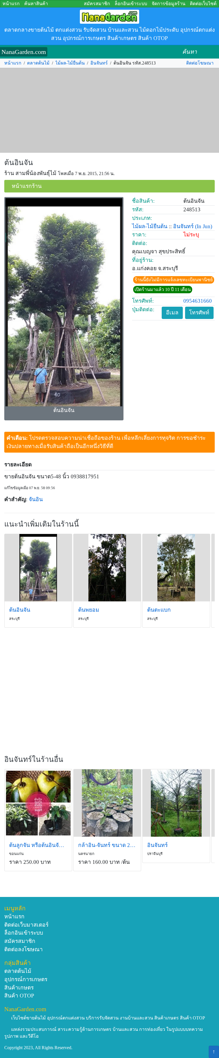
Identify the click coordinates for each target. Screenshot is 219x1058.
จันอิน (36, 499)
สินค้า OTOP (19, 996)
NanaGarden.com (23, 51)
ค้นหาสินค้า (36, 3)
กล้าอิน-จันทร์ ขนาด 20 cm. (107, 845)
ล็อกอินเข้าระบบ (131, 3)
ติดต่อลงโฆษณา (23, 949)
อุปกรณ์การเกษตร (25, 979)
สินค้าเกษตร (19, 988)
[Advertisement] (109, 110)
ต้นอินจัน (18, 162)
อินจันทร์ (99, 63)
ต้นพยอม (88, 610)
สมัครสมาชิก (97, 3)
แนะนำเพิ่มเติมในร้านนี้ (41, 524)
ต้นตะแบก (159, 610)
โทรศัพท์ (199, 313)
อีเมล (172, 313)
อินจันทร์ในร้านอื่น (33, 759)
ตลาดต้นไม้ (38, 63)
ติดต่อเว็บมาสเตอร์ (26, 925)
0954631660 (197, 301)
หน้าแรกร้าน (27, 186)
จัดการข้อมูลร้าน (168, 3)
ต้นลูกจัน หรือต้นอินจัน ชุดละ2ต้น (38, 845)
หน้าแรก (11, 3)
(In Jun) (203, 226)
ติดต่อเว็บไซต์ (203, 3)
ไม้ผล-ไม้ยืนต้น (70, 63)
